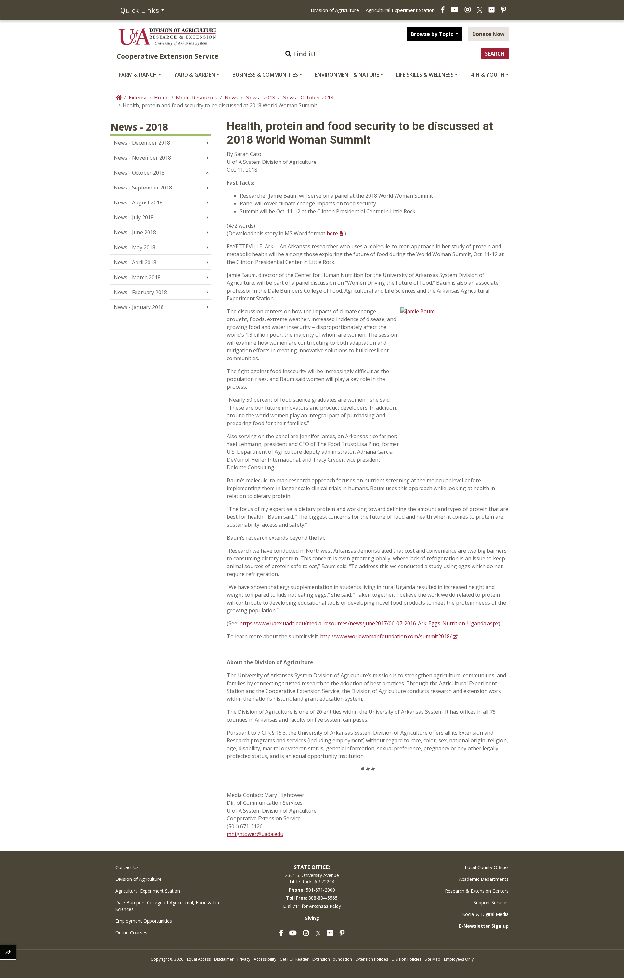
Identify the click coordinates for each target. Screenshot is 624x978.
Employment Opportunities (143, 921)
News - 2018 (260, 97)
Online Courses (131, 933)
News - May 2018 (134, 247)
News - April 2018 (135, 262)
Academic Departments (484, 879)
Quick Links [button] (139, 10)
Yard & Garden (194, 74)
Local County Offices (487, 867)
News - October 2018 (307, 97)
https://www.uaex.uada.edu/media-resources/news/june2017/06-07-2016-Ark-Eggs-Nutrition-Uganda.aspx (369, 623)
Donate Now (488, 34)
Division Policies (406, 959)
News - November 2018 (142, 157)
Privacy (243, 959)
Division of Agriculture (335, 10)
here (332, 233)
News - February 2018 (140, 292)
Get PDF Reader (294, 959)
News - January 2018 (139, 307)
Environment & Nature (347, 74)
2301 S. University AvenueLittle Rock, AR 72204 (312, 878)
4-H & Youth (488, 74)
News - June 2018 (135, 232)
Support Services (491, 902)
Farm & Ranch (138, 74)
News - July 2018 (134, 217)
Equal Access (199, 959)
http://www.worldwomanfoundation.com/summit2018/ (386, 636)
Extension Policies (372, 959)
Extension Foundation (332, 959)
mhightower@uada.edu (255, 834)
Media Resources (196, 97)
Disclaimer (224, 959)
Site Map (432, 959)
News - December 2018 (142, 142)
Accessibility (265, 959)
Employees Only (459, 959)
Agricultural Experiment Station (400, 10)
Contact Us (127, 867)
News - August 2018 (138, 202)
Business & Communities (265, 74)
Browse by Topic (432, 34)
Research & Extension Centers (477, 891)
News (231, 97)
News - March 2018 (137, 277)
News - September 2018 (143, 187)
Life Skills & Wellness (425, 74)
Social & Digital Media (485, 914)
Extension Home (149, 97)
